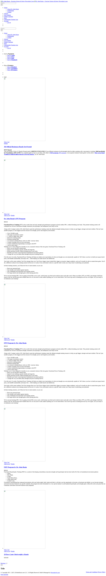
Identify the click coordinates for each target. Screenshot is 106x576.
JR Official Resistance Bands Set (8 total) (18, 147)
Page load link (4, 574)
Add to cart (7, 215)
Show (12, 67)
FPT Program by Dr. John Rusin (15, 343)
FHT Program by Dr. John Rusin (15, 467)
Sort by (11, 55)
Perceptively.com (55, 572)
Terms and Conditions (91, 572)
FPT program (62, 153)
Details (6, 143)
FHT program (54, 153)
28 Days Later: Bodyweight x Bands (16, 554)
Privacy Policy (101, 572)
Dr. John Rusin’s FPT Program (14, 219)
